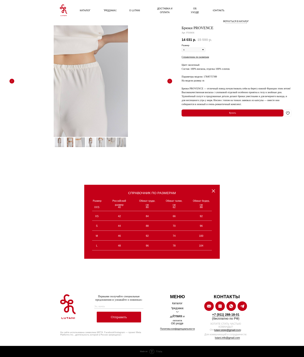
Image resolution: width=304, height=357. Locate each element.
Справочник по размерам (195, 57)
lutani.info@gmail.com (227, 337)
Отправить (119, 317)
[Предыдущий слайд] (12, 81)
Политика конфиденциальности (177, 328)
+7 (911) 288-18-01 (225, 314)
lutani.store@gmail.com (227, 330)
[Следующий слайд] (169, 81)
